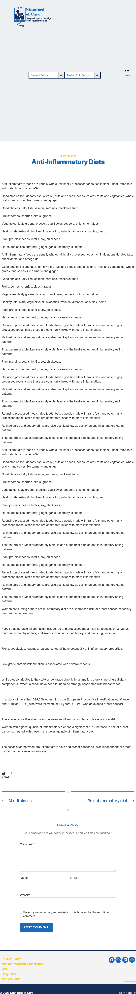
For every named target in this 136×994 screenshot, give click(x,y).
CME (5, 969)
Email (74, 877)
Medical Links (11, 979)
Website (25, 895)
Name (25, 877)
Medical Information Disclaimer (22, 964)
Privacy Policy (11, 958)
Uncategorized (68, 156)
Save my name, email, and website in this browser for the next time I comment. (66, 914)
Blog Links (9, 974)
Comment (27, 844)
